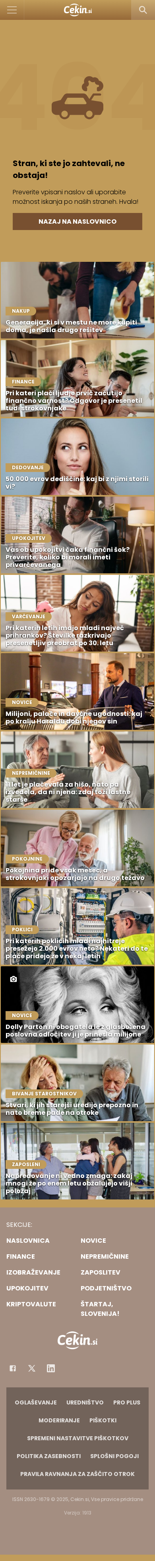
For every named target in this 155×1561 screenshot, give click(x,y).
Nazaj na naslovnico (77, 221)
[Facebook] (12, 1368)
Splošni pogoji (114, 1456)
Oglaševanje (36, 1402)
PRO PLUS (126, 1402)
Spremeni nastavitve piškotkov (77, 1438)
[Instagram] (51, 1368)
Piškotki (102, 1420)
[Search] (143, 10)
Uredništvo (85, 1402)
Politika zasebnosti (49, 1456)
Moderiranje (59, 1420)
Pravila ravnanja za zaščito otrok (77, 1474)
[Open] (12, 10)
